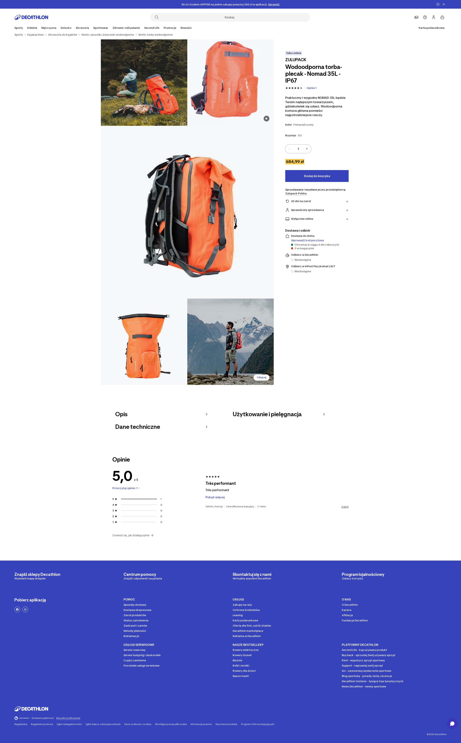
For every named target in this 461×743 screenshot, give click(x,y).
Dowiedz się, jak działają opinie (130, 535)
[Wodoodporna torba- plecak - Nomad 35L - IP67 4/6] (144, 342)
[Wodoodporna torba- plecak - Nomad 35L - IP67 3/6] (187, 212)
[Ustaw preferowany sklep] (416, 17)
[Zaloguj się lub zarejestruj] (433, 17)
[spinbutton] (298, 148)
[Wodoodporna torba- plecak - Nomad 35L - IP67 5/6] (230, 342)
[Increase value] (307, 148)
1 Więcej (261, 377)
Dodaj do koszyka (317, 176)
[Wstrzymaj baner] (438, 4)
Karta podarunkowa (431, 27)
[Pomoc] (425, 17)
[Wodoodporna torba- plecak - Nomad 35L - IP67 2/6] (144, 82)
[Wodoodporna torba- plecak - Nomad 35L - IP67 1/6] (230, 82)
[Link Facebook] (17, 609)
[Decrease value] (289, 148)
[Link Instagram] (25, 609)
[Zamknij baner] (444, 4)
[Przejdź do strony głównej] (31, 17)
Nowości (186, 27)
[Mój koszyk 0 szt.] (442, 17)
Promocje (170, 27)
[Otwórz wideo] (266, 118)
